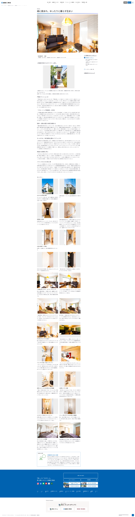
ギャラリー (40, 177)
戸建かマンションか (42, 97)
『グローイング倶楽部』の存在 (46, 110)
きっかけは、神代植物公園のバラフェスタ (49, 138)
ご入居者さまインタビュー (90, 55)
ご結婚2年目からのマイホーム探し (47, 63)
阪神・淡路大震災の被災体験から (46, 123)
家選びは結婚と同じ (42, 152)
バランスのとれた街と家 (44, 162)
